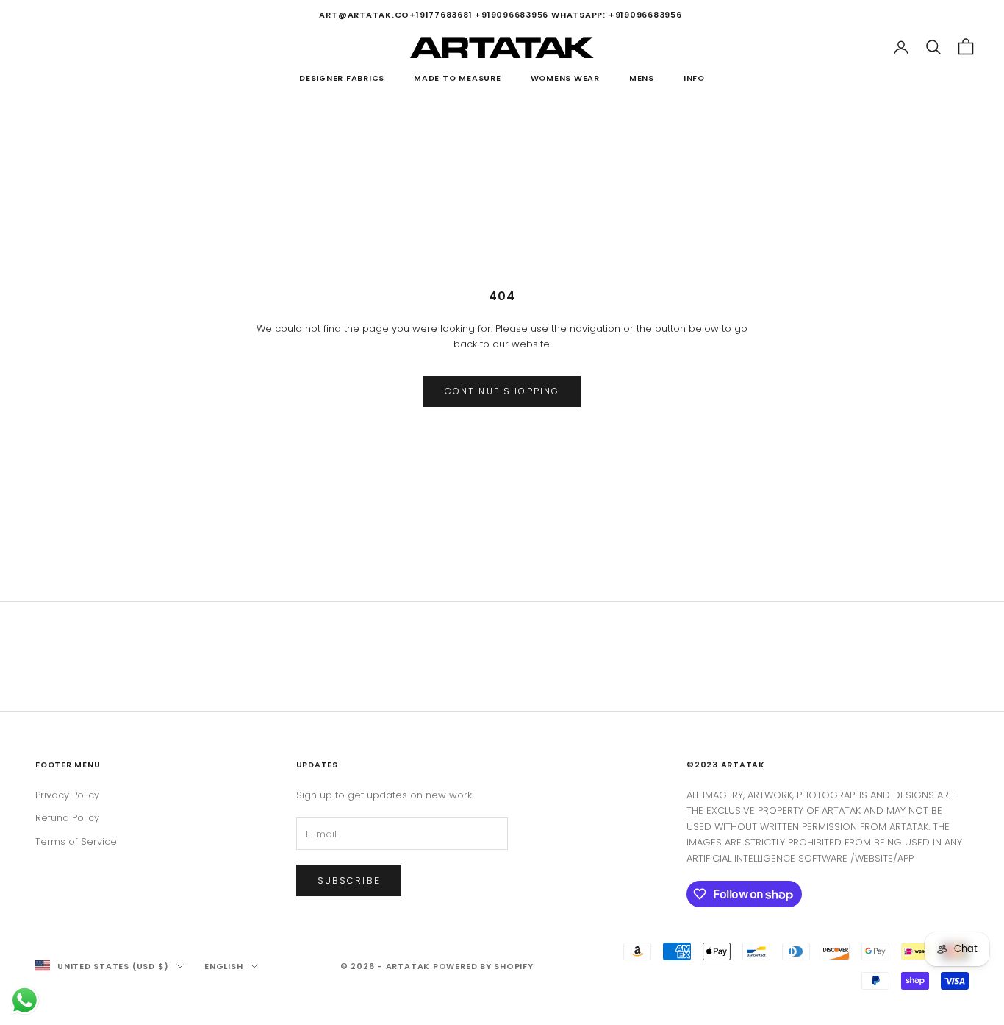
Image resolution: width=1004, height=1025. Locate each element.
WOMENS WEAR (565, 78)
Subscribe (349, 880)
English (223, 966)
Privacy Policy (67, 795)
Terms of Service (76, 841)
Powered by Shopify (483, 966)
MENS (641, 78)
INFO (694, 78)
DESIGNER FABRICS (341, 78)
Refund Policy (67, 818)
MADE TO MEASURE (457, 78)
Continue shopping (502, 391)
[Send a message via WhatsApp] (24, 1000)
